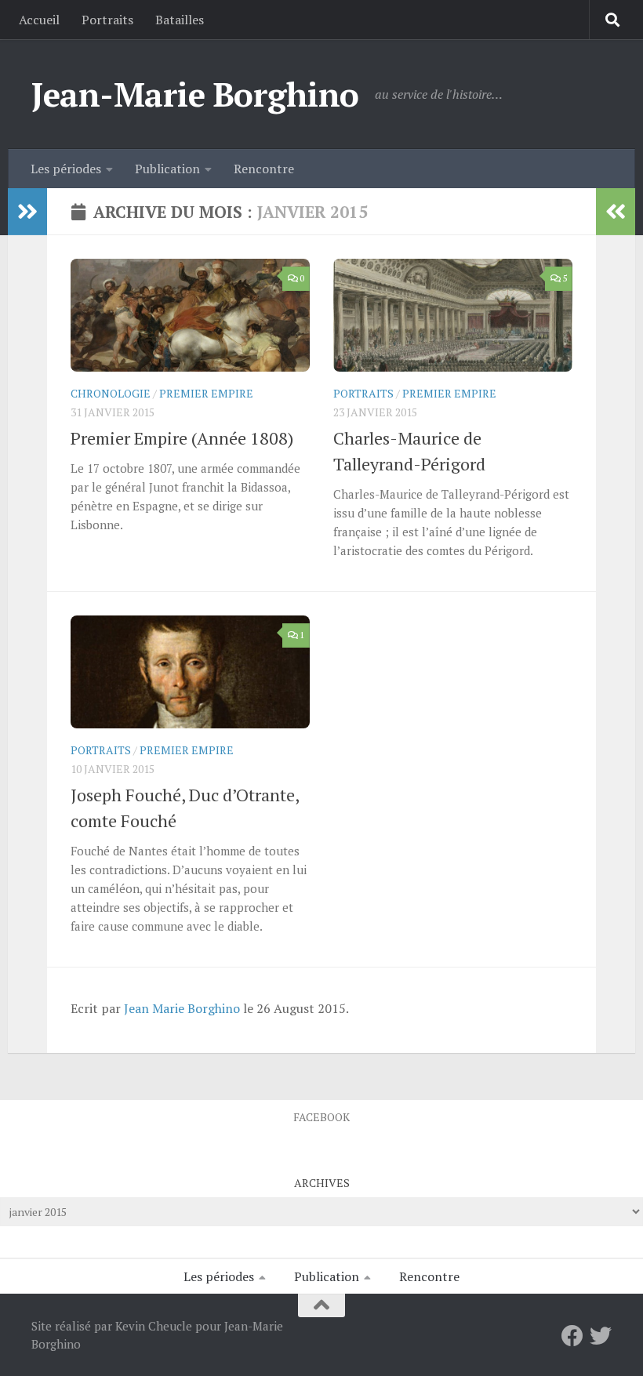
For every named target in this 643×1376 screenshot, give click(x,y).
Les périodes (66, 168)
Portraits (107, 19)
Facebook (321, 1116)
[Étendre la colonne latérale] (27, 211)
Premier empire (206, 393)
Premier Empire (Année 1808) (182, 438)
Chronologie (111, 393)
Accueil (39, 19)
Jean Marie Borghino (182, 1008)
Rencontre (264, 168)
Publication (167, 168)
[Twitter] (601, 1336)
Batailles (179, 19)
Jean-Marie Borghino (195, 94)
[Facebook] (572, 1336)
